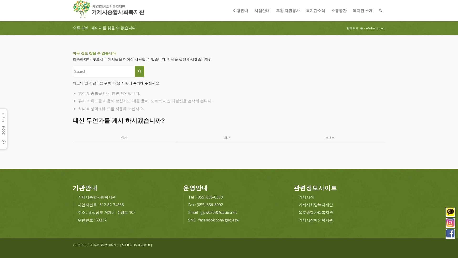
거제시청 (306, 197)
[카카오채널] (451, 213)
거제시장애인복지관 (316, 220)
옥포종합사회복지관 (316, 212)
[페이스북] (451, 234)
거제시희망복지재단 (316, 204)
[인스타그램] (451, 223)
